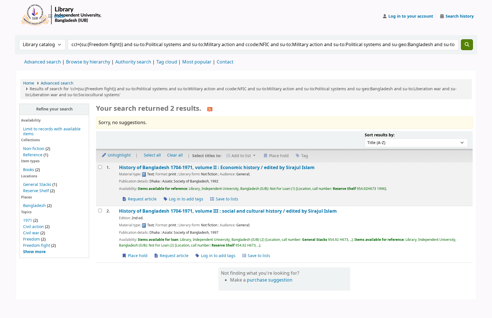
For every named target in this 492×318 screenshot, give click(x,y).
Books (28, 170)
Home (28, 83)
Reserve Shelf (36, 191)
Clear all (175, 155)
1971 (27, 220)
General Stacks (37, 185)
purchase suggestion (269, 280)
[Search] (467, 44)
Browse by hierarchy (88, 62)
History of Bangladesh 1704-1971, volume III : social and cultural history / (228, 211)
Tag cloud (166, 62)
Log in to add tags (185, 199)
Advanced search (42, 62)
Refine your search (54, 109)
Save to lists (226, 199)
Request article (142, 199)
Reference (32, 155)
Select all (152, 155)
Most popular (197, 62)
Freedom (31, 239)
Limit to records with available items (52, 131)
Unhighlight (118, 155)
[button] (58, 16)
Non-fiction (33, 149)
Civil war (31, 233)
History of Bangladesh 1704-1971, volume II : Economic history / (217, 167)
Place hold (137, 256)
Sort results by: (380, 135)
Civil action (33, 227)
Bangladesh (34, 206)
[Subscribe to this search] (210, 109)
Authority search (133, 62)
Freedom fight (36, 246)
